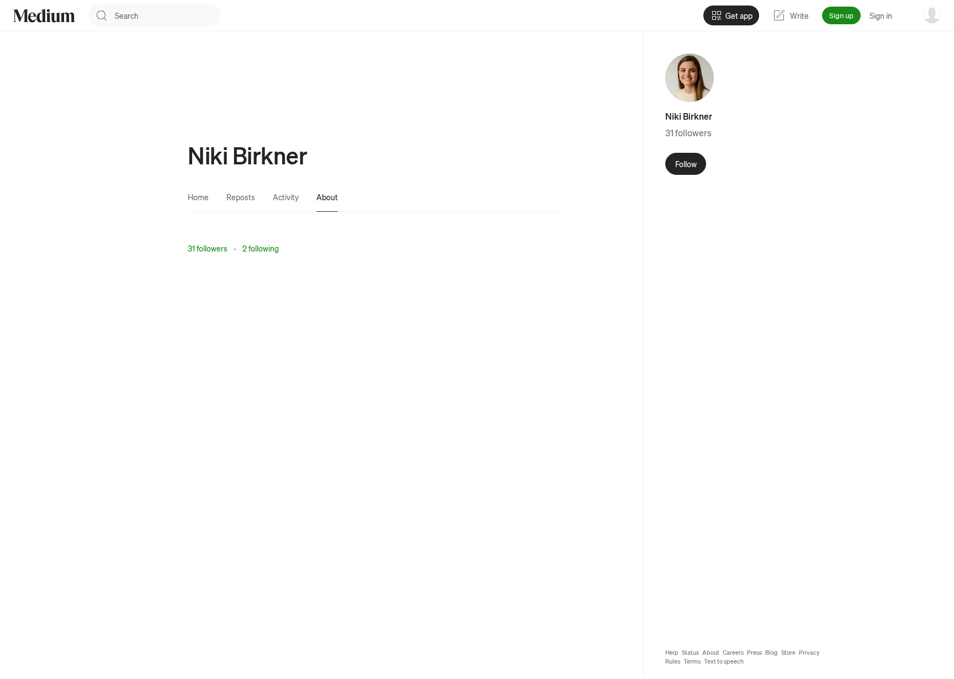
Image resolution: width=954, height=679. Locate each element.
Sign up (841, 15)
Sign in (881, 15)
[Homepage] (44, 16)
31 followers (207, 248)
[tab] (198, 196)
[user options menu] (932, 14)
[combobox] (168, 15)
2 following (260, 248)
